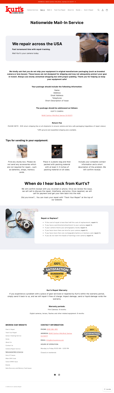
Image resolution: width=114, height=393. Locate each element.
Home (7, 339)
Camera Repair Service (13, 349)
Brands (8, 365)
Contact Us (9, 345)
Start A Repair (10, 329)
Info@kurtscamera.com (55, 340)
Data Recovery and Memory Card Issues (19, 368)
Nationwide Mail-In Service (14, 352)
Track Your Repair (11, 332)
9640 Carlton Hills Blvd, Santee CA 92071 (57, 115)
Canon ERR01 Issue (12, 362)
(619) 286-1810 (52, 329)
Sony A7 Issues (10, 355)
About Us (9, 342)
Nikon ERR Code (11, 358)
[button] (79, 10)
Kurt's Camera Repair (15, 386)
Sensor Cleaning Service (13, 336)
